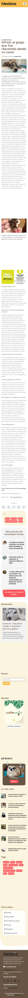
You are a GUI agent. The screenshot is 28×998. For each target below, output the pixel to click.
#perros (7, 518)
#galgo (20, 521)
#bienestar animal (8, 867)
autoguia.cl (9, 929)
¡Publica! (14, 781)
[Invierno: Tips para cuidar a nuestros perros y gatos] (14, 614)
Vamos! (6, 683)
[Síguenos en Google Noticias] (15, 497)
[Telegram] (15, 980)
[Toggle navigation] (25, 3)
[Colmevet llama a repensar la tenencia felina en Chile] (5, 557)
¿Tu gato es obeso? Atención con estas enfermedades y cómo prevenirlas (16, 545)
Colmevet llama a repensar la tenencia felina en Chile (16, 560)
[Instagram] (11, 980)
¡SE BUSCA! (6, 758)
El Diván (8, 913)
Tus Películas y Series (12, 921)
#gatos (5, 865)
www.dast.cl (18, 995)
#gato (5, 873)
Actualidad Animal (6, 40)
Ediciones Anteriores (14, 726)
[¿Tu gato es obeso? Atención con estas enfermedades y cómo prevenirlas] (5, 542)
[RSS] (18, 980)
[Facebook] (4, 980)
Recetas (8, 925)
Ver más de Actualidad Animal (14, 593)
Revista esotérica (11, 933)
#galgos (20, 518)
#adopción (19, 870)
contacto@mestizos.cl (9, 970)
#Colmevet (11, 873)
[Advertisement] (14, 23)
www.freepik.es (12, 988)
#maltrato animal (13, 865)
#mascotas (19, 862)
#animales (13, 518)
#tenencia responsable (9, 870)
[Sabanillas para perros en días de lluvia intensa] (3, 850)
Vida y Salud (9, 917)
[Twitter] (8, 980)
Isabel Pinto (18, 56)
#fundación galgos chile (11, 521)
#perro (21, 865)
